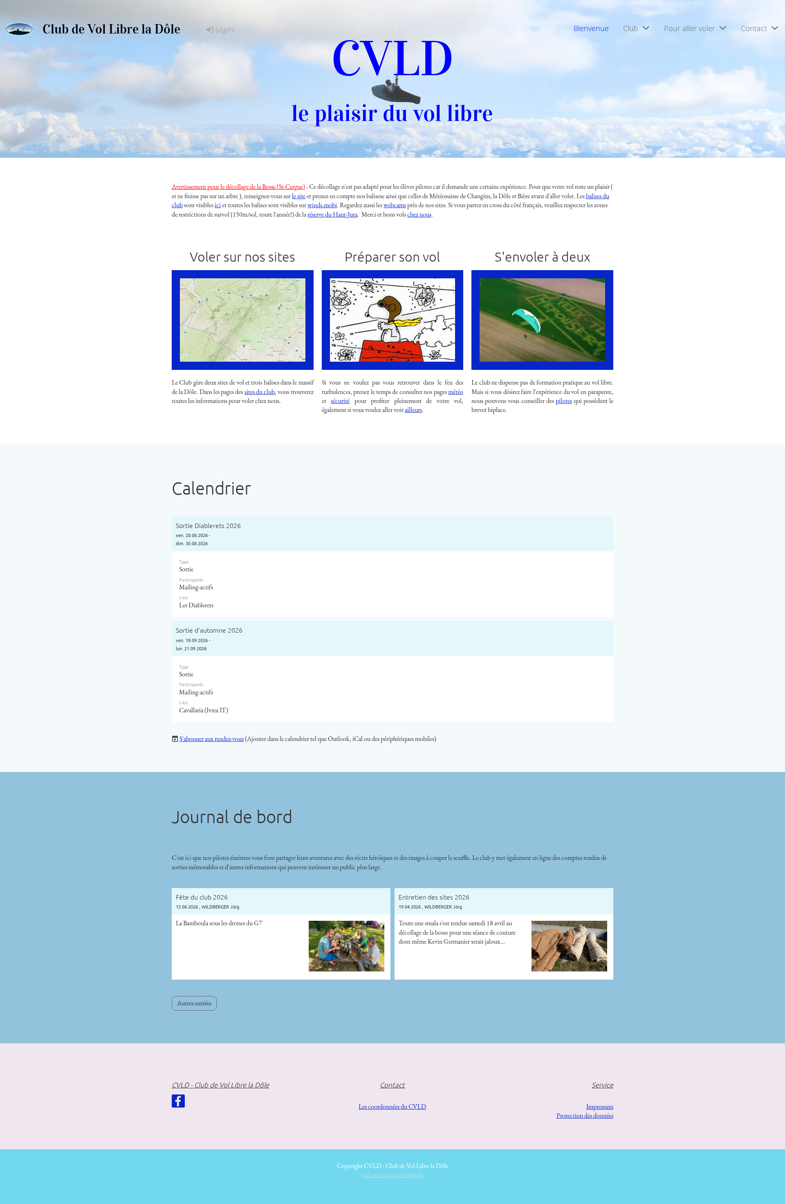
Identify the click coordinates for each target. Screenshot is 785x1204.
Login (224, 29)
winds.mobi (322, 205)
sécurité (340, 400)
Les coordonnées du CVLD (392, 1106)
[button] (392, 567)
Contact (754, 28)
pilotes (564, 400)
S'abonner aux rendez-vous (211, 738)
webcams (395, 205)
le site (298, 196)
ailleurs (413, 409)
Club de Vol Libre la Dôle (111, 29)
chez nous (419, 214)
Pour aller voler (689, 28)
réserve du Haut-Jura (332, 214)
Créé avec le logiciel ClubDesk (392, 1175)
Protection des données (584, 1115)
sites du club (259, 391)
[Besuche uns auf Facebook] (178, 1103)
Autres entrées (194, 1003)
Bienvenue (591, 28)
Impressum (599, 1106)
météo (455, 391)
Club (630, 28)
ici (218, 205)
